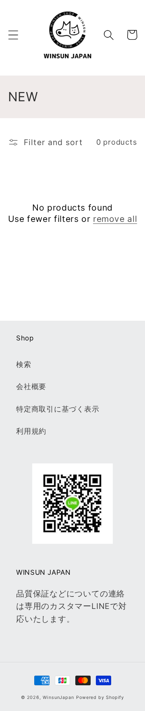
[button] (13, 34)
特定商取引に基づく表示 (57, 408)
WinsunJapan (58, 697)
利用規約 (31, 430)
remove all (115, 219)
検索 (23, 364)
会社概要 (31, 386)
